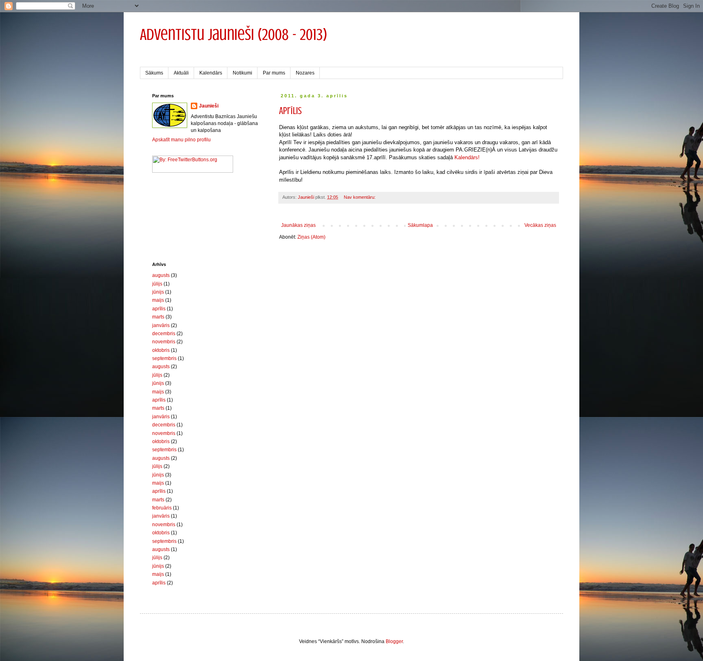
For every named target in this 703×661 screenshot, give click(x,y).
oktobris (161, 350)
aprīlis (159, 309)
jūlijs (157, 284)
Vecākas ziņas (540, 225)
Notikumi (242, 73)
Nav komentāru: (360, 197)
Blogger (394, 641)
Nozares (305, 73)
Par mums (274, 73)
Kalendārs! (467, 157)
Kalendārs (210, 73)
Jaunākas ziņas (298, 225)
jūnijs (158, 292)
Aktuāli (181, 73)
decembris (163, 333)
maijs (158, 300)
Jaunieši (208, 106)
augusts (161, 275)
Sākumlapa (420, 225)
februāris (162, 508)
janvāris (161, 325)
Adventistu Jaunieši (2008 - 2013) (233, 34)
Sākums (154, 73)
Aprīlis (290, 110)
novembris (163, 342)
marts (158, 317)
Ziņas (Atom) (311, 237)
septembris (164, 358)
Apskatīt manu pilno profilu (181, 140)
